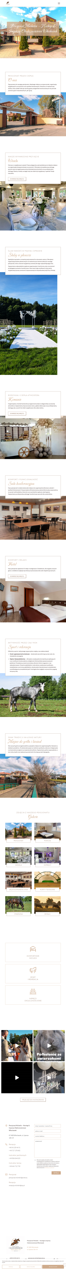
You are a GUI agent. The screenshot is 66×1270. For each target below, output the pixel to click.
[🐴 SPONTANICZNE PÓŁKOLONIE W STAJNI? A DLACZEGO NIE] (49, 1045)
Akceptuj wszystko (53, 1266)
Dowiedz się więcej (17, 179)
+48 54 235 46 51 (14, 1147)
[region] (33, 1264)
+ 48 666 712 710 (14, 1166)
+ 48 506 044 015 (14, 1158)
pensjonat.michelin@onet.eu (18, 1178)
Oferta (33, 40)
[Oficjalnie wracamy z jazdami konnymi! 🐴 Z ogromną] (17, 1077)
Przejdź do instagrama (33, 1100)
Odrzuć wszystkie (31, 1266)
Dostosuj (11, 1266)
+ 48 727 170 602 (14, 1150)
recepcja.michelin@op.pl (17, 1185)
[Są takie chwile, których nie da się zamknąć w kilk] (17, 1045)
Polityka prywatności (49, 1167)
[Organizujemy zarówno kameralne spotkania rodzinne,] (49, 1077)
